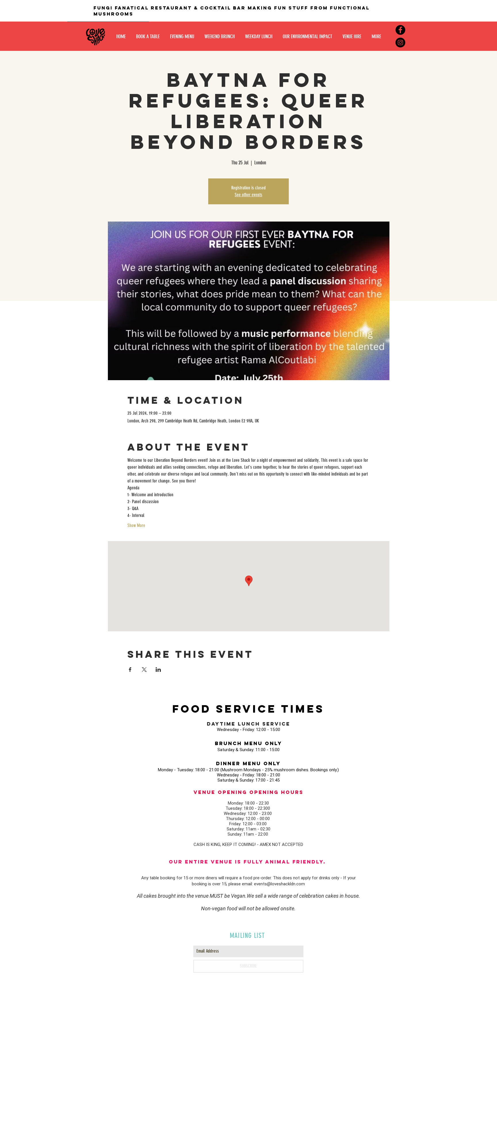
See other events (248, 194)
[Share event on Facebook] (130, 669)
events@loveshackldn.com (279, 883)
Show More (136, 525)
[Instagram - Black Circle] (400, 42)
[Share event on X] (144, 669)
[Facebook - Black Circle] (400, 30)
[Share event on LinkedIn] (158, 669)
